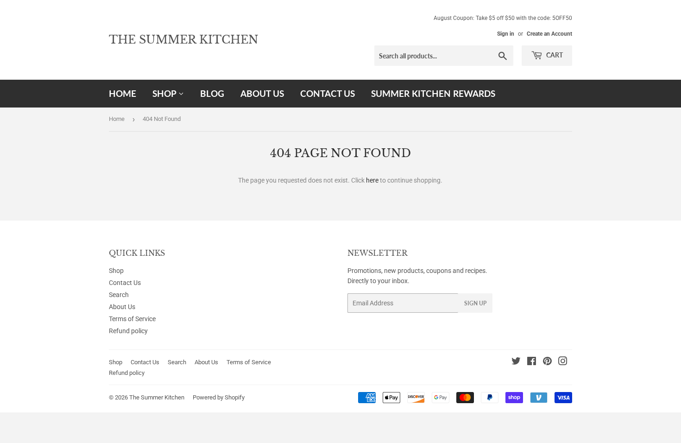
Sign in (505, 34)
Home (122, 93)
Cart (554, 55)
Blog (212, 93)
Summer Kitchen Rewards (433, 93)
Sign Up (475, 303)
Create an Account (549, 34)
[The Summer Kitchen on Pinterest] (547, 362)
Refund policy (128, 331)
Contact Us (327, 93)
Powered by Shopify (219, 397)
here (372, 180)
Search (119, 294)
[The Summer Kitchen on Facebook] (531, 362)
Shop (165, 93)
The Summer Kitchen (184, 39)
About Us (262, 93)
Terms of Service (132, 319)
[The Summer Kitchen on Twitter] (516, 362)
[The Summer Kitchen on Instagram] (563, 362)
